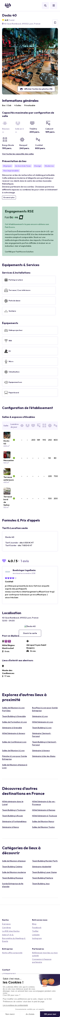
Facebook (36, 927)
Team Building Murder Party (45, 861)
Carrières (6, 927)
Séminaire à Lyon (40, 716)
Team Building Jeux (41, 883)
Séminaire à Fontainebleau (14, 821)
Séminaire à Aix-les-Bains (43, 756)
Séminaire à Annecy (41, 750)
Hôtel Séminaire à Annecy (13, 733)
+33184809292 (9, 974)
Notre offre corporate (12, 952)
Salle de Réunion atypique (14, 861)
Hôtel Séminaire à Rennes (43, 810)
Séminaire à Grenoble (12, 727)
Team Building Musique (12, 878)
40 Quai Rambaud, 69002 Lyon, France (22, 23)
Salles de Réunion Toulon (43, 827)
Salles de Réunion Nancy (43, 821)
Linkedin (36, 934)
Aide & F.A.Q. (8, 934)
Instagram (37, 938)
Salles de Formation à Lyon (14, 722)
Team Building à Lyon (41, 727)
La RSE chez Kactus (11, 931)
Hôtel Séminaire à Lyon (42, 722)
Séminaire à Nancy (10, 827)
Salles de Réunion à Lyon (13, 750)
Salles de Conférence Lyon (14, 742)
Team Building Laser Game (44, 872)
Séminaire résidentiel (41, 866)
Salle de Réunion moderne (14, 872)
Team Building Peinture (42, 878)
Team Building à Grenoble (14, 716)
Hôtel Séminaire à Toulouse (44, 816)
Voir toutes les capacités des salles (18, 154)
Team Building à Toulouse (13, 810)
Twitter (35, 931)
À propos (6, 924)
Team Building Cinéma (12, 866)
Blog (34, 924)
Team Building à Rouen (12, 816)
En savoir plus (9, 197)
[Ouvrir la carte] (30, 626)
